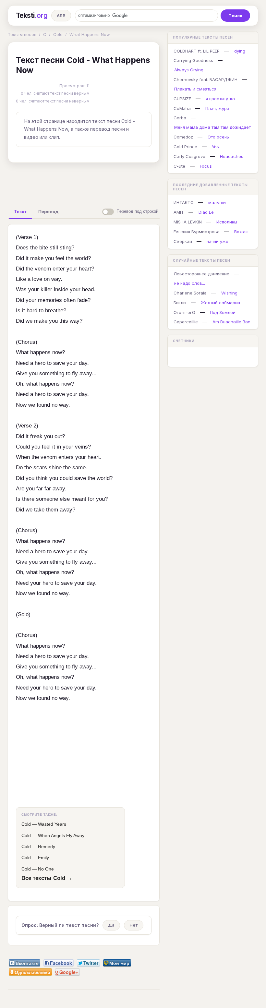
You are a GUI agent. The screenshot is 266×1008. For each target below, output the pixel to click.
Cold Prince (185, 146)
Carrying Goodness (193, 60)
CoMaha (182, 108)
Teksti (31, 15)
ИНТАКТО (184, 202)
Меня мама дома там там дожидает (212, 127)
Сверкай (183, 241)
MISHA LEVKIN (188, 221)
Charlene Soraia (190, 292)
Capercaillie (186, 321)
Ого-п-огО (184, 312)
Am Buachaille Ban (231, 321)
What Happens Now (89, 34)
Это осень (218, 136)
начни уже (217, 241)
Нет (133, 925)
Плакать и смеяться (195, 88)
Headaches (231, 156)
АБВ (61, 15)
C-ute (179, 166)
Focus (206, 166)
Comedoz (183, 136)
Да (111, 925)
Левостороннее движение (201, 273)
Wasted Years (52, 824)
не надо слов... (189, 283)
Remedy (46, 846)
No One (46, 868)
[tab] (20, 211)
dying (239, 51)
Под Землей (223, 312)
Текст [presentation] (20, 211)
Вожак (241, 231)
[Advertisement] (110, 182)
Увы (216, 146)
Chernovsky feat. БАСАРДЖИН (205, 79)
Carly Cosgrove (189, 156)
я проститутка (220, 98)
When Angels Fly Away (61, 835)
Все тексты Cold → (46, 878)
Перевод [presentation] (48, 211)
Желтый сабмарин (220, 302)
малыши (217, 202)
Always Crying (188, 69)
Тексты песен (22, 34)
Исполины (226, 221)
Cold (58, 34)
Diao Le (206, 212)
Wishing (229, 292)
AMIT (179, 212)
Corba (180, 117)
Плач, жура (217, 108)
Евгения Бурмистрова (197, 231)
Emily (43, 857)
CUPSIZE (182, 98)
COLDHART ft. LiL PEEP (197, 51)
